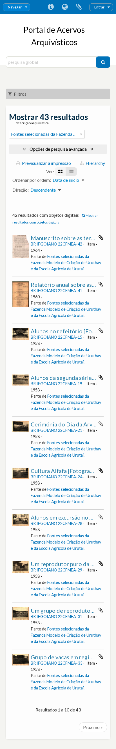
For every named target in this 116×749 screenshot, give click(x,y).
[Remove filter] (81, 134)
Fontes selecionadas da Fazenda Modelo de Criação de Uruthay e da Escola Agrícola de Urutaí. (66, 262)
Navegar (15, 7)
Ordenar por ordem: (31, 180)
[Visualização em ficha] (60, 171)
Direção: (20, 189)
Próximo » (93, 727)
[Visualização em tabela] (71, 171)
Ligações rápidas (51, 7)
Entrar (99, 7)
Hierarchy (95, 163)
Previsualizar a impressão (46, 163)
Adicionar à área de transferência (101, 237)
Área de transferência (79, 7)
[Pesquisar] (103, 62)
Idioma (65, 7)
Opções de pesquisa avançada (58, 149)
